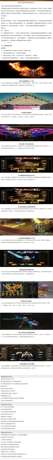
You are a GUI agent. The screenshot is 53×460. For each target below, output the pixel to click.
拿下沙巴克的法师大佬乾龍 (7, 407)
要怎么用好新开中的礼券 (7, 414)
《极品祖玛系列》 (8, 45)
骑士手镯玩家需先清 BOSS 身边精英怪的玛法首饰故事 (14, 384)
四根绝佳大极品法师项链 (7, 388)
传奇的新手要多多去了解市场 (8, 391)
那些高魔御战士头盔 (6, 396)
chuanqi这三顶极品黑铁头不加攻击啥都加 (11, 442)
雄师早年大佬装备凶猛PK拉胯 (8, 423)
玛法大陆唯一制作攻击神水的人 (26, 144)
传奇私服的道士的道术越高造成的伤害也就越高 (12, 421)
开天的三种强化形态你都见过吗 (8, 426)
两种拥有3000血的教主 (6, 416)
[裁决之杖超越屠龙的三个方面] (26, 69)
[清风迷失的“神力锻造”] (26, 289)
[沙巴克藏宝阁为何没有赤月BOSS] (26, 164)
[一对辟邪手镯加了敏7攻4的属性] (26, 352)
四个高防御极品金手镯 (6, 409)
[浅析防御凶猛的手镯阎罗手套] (26, 258)
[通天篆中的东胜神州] (26, 101)
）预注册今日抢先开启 (6, 439)
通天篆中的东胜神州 (26, 112)
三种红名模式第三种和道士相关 (8, 411)
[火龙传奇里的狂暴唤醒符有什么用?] (26, 226)
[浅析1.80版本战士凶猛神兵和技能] (26, 321)
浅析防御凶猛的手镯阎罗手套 (26, 269)
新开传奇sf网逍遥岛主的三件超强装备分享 (11, 381)
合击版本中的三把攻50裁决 (7, 437)
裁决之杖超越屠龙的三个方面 (26, 81)
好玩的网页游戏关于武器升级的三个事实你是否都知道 (14, 435)
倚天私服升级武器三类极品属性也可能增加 (11, 456)
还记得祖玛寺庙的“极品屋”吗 (8, 449)
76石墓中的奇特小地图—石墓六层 (9, 393)
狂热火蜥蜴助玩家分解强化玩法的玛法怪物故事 (12, 398)
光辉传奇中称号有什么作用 (7, 379)
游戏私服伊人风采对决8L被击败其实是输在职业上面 (13, 454)
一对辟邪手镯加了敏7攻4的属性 (26, 364)
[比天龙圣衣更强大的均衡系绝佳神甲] (26, 195)
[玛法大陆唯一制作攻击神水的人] (26, 132)
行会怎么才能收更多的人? (7, 400)
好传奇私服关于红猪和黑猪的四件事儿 (10, 444)
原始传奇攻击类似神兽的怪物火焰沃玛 (10, 447)
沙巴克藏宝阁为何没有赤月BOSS (26, 175)
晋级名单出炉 (4, 386)
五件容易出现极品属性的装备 (8, 428)
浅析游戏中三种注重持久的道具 (8, 419)
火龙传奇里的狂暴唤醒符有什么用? (26, 238)
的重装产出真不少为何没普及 (8, 451)
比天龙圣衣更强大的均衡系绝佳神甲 (26, 207)
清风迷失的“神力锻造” (26, 301)
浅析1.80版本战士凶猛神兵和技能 (26, 332)
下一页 (7, 42)
